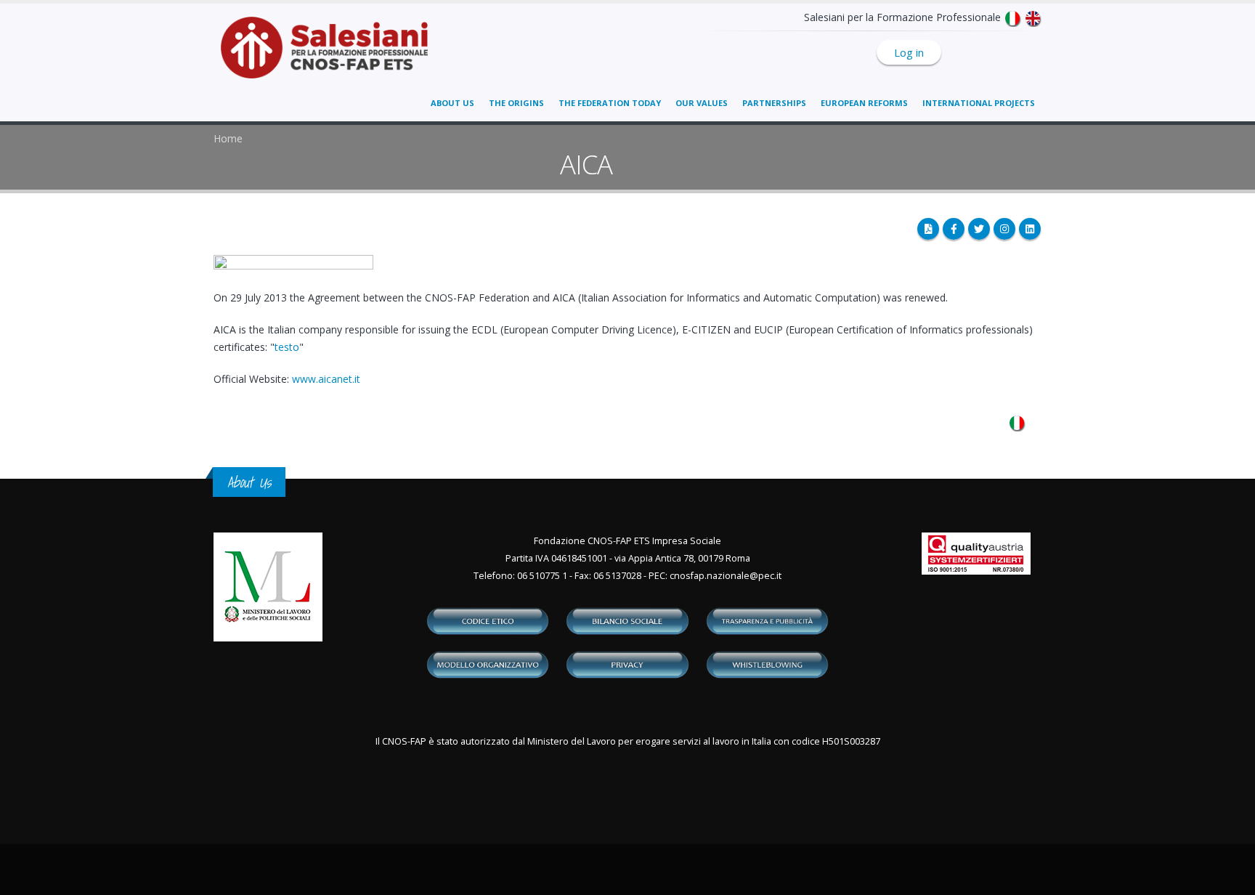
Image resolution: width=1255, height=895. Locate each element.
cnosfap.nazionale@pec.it (725, 576)
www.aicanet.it (326, 379)
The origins (516, 102)
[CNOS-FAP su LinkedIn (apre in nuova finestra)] (1030, 229)
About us (452, 102)
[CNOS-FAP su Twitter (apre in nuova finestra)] (979, 229)
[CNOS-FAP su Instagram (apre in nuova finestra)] (1004, 229)
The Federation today (610, 102)
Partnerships (774, 102)
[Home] (333, 55)
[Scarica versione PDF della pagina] (928, 229)
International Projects (978, 102)
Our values (701, 102)
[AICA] (1016, 422)
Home (228, 138)
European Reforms (864, 102)
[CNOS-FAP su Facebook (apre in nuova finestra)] (953, 229)
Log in (909, 52)
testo (287, 347)
